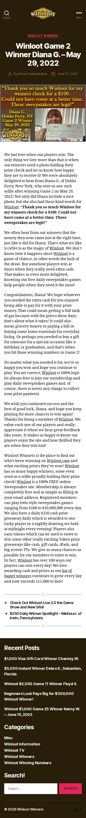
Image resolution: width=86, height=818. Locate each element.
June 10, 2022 (67, 74)
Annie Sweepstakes (32, 74)
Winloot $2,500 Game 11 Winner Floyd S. (40, 684)
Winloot (11, 207)
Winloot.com (58, 460)
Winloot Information (22, 744)
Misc (8, 738)
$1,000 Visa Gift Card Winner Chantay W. (41, 658)
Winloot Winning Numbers (27, 763)
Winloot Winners (43, 35)
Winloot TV (14, 750)
